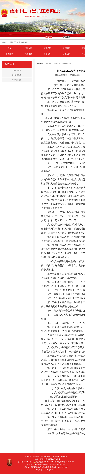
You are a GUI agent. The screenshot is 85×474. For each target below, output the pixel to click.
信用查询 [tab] (48, 37)
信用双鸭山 (48, 63)
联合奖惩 (9, 54)
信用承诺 (28, 54)
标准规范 (66, 48)
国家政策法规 (66, 63)
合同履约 (47, 54)
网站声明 (56, 456)
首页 (9, 48)
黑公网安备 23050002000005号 (46, 462)
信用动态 (28, 48)
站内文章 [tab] (66, 37)
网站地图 (64, 456)
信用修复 (66, 54)
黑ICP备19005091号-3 (25, 462)
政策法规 (47, 48)
